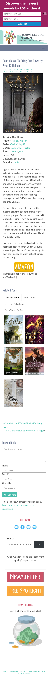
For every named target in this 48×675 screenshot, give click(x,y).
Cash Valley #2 (17, 144)
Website (6, 483)
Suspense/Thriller (20, 147)
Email (5, 474)
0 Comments (26, 69)
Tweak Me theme (39, 672)
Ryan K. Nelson (19, 140)
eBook (14, 151)
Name (6, 465)
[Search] (39, 544)
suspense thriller (23, 71)
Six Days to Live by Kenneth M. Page (25, 430)
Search (10, 538)
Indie (16, 162)
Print (21, 151)
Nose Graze (25, 673)
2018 (11, 71)
